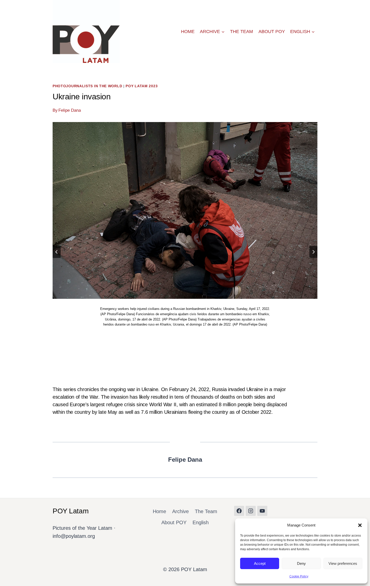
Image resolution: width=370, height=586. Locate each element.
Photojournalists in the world (87, 86)
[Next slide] (313, 252)
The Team (241, 31)
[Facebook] (239, 511)
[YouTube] (262, 511)
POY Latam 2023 (142, 86)
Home (188, 31)
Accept (260, 563)
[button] (359, 525)
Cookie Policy (298, 576)
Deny (301, 563)
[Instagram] (251, 511)
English (201, 522)
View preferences (342, 563)
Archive (180, 511)
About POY (271, 31)
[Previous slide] (57, 252)
